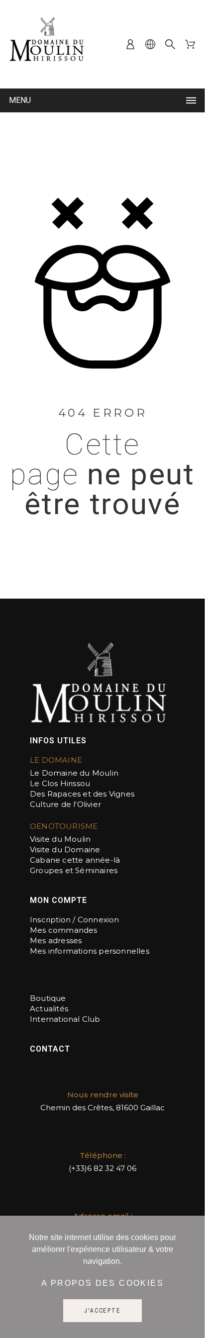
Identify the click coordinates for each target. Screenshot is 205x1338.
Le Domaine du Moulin (74, 773)
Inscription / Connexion (74, 919)
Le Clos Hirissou (60, 783)
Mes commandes (64, 930)
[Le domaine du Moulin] (47, 44)
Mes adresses (56, 940)
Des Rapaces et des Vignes (83, 794)
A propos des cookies (102, 1283)
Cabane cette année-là (75, 860)
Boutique (48, 998)
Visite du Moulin (60, 839)
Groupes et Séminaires (73, 870)
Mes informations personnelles (89, 951)
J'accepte (102, 1311)
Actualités (49, 1008)
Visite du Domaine (65, 849)
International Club (65, 1019)
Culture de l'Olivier (65, 804)
